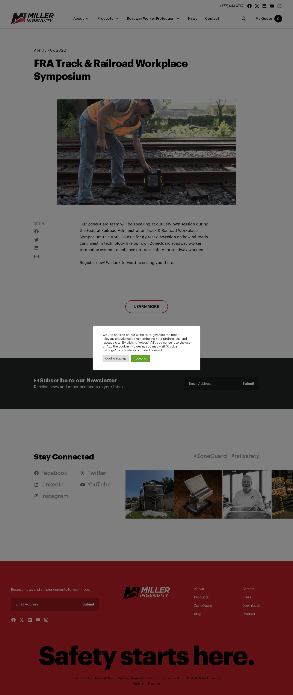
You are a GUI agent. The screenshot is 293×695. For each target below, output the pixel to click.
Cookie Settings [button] (115, 358)
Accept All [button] (140, 358)
